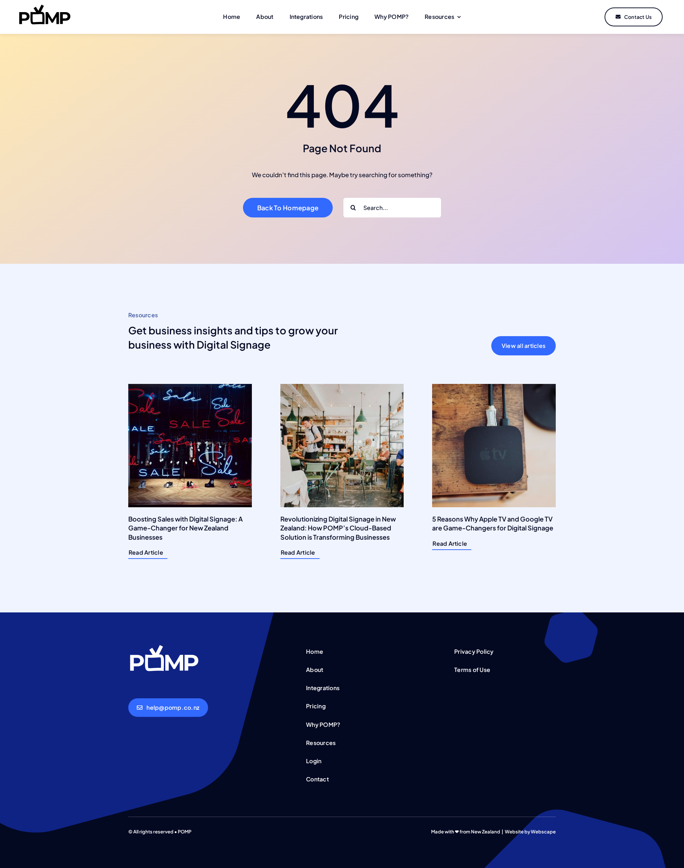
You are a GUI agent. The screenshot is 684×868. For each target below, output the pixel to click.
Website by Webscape (530, 831)
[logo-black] (44, 7)
